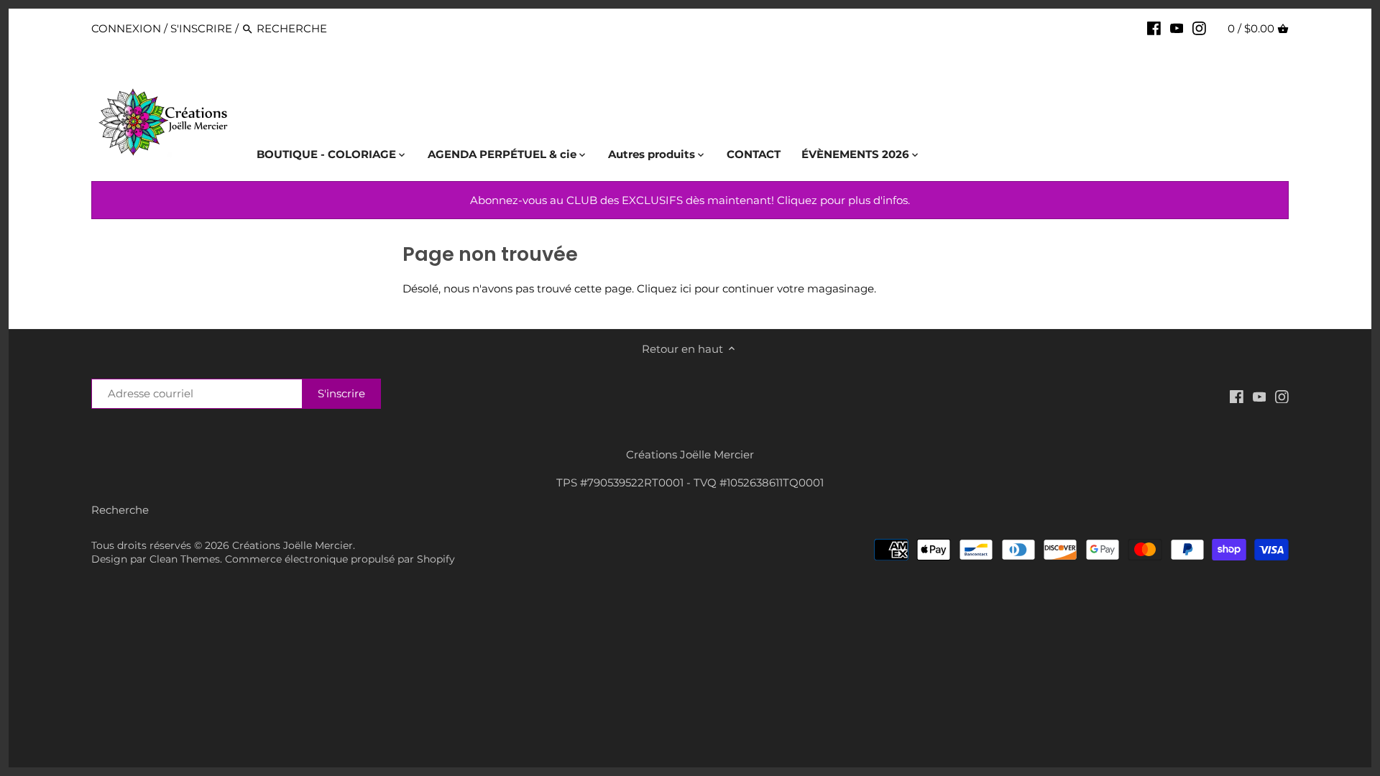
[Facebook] (1154, 28)
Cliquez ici (664, 288)
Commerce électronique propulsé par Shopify (340, 559)
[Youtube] (1177, 28)
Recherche (120, 510)
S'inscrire (201, 28)
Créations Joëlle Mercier (292, 545)
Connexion (126, 28)
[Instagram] (1199, 28)
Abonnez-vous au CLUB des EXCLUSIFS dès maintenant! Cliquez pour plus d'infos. (690, 200)
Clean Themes (185, 559)
